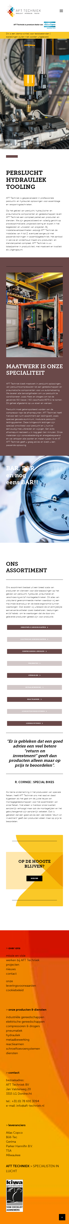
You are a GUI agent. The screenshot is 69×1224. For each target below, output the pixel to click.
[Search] (51, 10)
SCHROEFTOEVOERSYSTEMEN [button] (33, 711)
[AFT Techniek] (34, 11)
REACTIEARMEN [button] (33, 699)
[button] (61, 11)
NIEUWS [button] (34, 878)
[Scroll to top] (62, 1217)
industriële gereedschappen (25, 1017)
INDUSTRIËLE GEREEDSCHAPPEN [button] (33, 627)
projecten (12, 964)
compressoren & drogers (23, 1026)
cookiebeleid (15, 990)
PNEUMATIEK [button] (33, 663)
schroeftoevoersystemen (23, 1048)
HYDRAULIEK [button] (33, 675)
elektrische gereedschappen (25, 1021)
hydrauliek (13, 1035)
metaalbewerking (17, 1039)
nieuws (11, 969)
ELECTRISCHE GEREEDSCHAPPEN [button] (33, 639)
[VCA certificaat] (14, 1195)
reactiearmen (15, 1044)
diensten (12, 1053)
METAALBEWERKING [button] (33, 687)
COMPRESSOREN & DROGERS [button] (33, 651)
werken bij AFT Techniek (22, 960)
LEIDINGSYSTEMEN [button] (33, 723)
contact (11, 973)
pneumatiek (14, 1030)
